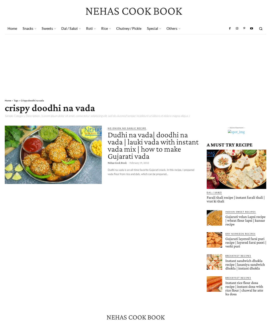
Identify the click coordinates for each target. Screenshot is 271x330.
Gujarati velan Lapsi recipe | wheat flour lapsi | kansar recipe (245, 220)
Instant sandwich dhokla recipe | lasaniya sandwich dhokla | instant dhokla (245, 264)
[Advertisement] (135, 64)
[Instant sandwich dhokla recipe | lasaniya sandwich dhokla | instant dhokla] (214, 262)
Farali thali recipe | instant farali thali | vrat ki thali (236, 199)
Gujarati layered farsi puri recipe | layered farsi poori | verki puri (245, 242)
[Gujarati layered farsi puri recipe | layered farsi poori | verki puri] (214, 240)
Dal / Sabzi (214, 192)
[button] (260, 28)
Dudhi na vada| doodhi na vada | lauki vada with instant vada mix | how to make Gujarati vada (153, 145)
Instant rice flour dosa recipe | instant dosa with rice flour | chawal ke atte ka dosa (244, 288)
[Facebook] (230, 28)
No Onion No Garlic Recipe (127, 128)
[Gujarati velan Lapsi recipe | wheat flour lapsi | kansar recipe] (214, 218)
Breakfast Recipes (238, 256)
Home (8, 100)
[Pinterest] (244, 28)
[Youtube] (251, 28)
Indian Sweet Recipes (240, 212)
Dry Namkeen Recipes (240, 234)
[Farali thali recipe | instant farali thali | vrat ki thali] (236, 169)
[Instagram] (237, 28)
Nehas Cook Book (117, 162)
